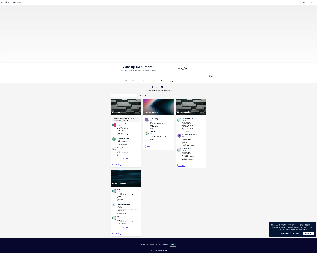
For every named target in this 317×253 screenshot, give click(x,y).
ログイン (311, 2)
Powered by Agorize (161, 250)
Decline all (295, 233)
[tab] (125, 81)
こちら (309, 227)
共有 (210, 76)
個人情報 (158, 245)
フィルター (144, 95)
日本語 (172, 245)
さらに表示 (126, 158)
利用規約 (152, 245)
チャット (116, 164)
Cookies (165, 245)
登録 (304, 2)
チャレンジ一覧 (17, 2)
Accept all (308, 233)
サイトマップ (144, 245)
